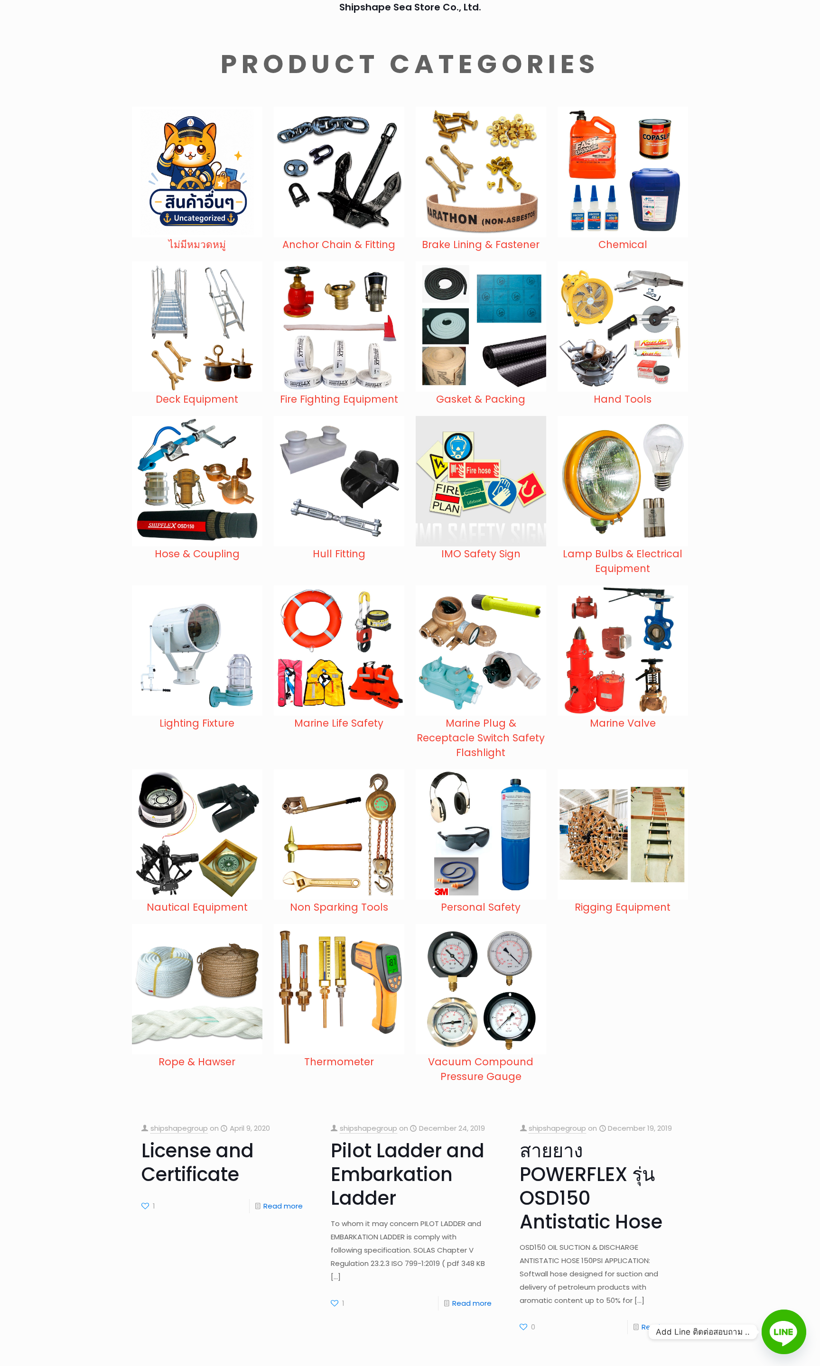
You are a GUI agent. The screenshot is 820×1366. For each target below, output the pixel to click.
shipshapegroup (179, 1128)
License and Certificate (197, 1162)
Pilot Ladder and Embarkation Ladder (408, 1174)
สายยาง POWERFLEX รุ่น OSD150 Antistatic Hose (591, 1186)
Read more (283, 1206)
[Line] (784, 1332)
